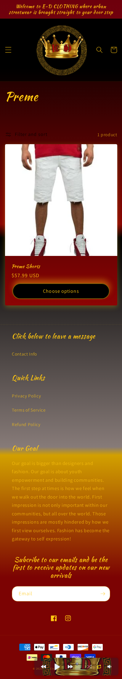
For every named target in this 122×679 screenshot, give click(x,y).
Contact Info (24, 354)
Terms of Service (29, 410)
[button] (8, 50)
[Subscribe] (103, 593)
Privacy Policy (26, 396)
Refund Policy (26, 424)
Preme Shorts (26, 266)
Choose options (61, 291)
